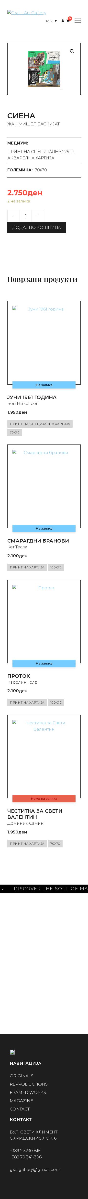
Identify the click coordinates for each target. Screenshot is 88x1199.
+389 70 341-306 (26, 1157)
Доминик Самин (25, 823)
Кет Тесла (17, 546)
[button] (72, 51)
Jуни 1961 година (32, 397)
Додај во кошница (36, 227)
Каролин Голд (22, 682)
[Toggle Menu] (76, 21)
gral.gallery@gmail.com (35, 1169)
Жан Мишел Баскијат (33, 124)
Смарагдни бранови (38, 541)
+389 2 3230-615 (25, 1150)
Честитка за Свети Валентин (34, 814)
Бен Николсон (23, 403)
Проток (18, 676)
